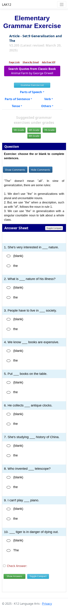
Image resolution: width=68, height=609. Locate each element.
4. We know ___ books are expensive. (31, 342)
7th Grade (49, 130)
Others (46, 106)
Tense (16, 106)
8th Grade (34, 135)
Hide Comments (40, 169)
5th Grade (19, 130)
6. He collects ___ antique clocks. (28, 405)
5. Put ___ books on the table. (25, 374)
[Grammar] (8, 256)
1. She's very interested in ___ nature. (31, 247)
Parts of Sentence (17, 99)
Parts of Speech (31, 92)
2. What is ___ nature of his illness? (29, 279)
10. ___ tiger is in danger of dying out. (31, 532)
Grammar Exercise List (32, 85)
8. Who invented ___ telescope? (27, 468)
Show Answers (14, 576)
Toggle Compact (54, 228)
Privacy (47, 604)
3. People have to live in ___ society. (30, 310)
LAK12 (6, 4)
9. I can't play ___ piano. (21, 500)
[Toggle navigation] (61, 4)
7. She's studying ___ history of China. (31, 437)
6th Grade (34, 130)
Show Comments (15, 169)
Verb (47, 99)
